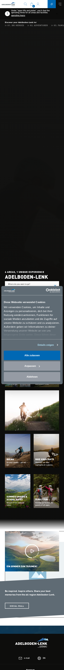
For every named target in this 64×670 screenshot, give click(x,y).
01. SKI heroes (16, 26)
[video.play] (32, 410)
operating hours (18, 16)
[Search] (25, 4)
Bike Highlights (44, 459)
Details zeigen (46, 344)
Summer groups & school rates (17, 498)
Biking (10, 459)
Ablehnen (32, 376)
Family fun (41, 500)
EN (44, 658)
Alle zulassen (32, 355)
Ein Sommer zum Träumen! (22, 566)
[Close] (57, 13)
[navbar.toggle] (60, 4)
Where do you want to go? (26, 285)
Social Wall (17, 605)
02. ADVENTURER (39, 26)
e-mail (27, 658)
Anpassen (30, 366)
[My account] (37, 3)
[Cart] (31, 4)
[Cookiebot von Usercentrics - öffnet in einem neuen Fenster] (46, 290)
